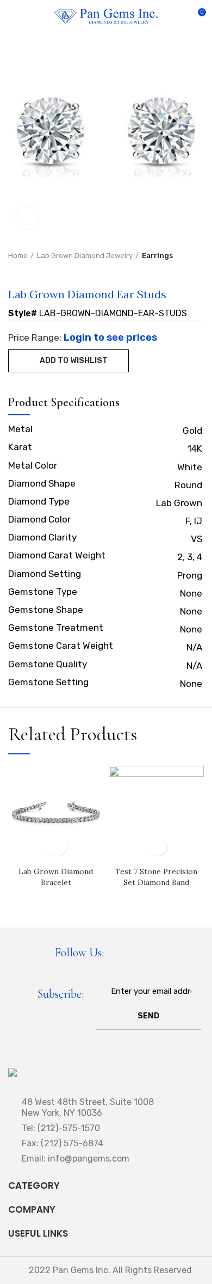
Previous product (13, 271)
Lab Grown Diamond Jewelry (85, 255)
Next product (35, 271)
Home (18, 255)
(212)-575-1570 (69, 1128)
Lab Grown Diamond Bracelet (55, 877)
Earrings (157, 255)
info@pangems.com (88, 1158)
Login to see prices (110, 337)
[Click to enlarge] (27, 218)
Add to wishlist (74, 360)
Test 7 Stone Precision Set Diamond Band (156, 877)
